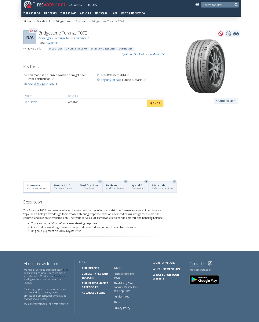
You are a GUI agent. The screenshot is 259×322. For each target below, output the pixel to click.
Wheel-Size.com (164, 263)
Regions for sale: (111, 80)
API (115, 13)
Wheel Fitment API (166, 269)
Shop (156, 103)
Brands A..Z (43, 21)
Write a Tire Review (133, 13)
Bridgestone (62, 21)
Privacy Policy (122, 308)
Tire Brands (90, 268)
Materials (163, 185)
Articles (85, 13)
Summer (81, 21)
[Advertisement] (94, 140)
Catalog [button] (75, 5)
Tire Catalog (31, 13)
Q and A (139, 185)
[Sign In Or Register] (197, 5)
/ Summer (52, 42)
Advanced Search (94, 293)
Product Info (63, 187)
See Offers (30, 102)
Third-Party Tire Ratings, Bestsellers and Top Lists (126, 287)
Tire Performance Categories (95, 285)
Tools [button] (92, 5)
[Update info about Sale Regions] (144, 80)
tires (65, 269)
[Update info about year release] (127, 75)
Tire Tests (50, 13)
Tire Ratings (68, 13)
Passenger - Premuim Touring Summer (62, 38)
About (117, 302)
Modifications (90, 185)
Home (27, 21)
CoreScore (59, 276)
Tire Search (102, 13)
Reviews (116, 185)
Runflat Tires (121, 296)
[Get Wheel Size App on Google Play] (206, 279)
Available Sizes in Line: (41, 83)
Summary (37, 187)
